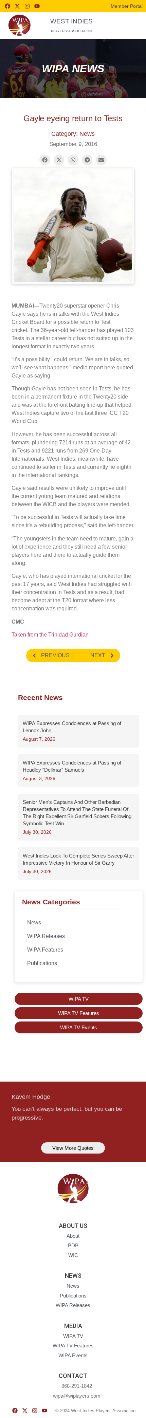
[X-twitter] (17, 6)
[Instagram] (27, 6)
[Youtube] (37, 6)
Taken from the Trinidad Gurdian (50, 635)
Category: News (73, 133)
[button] (128, 25)
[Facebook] (7, 6)
